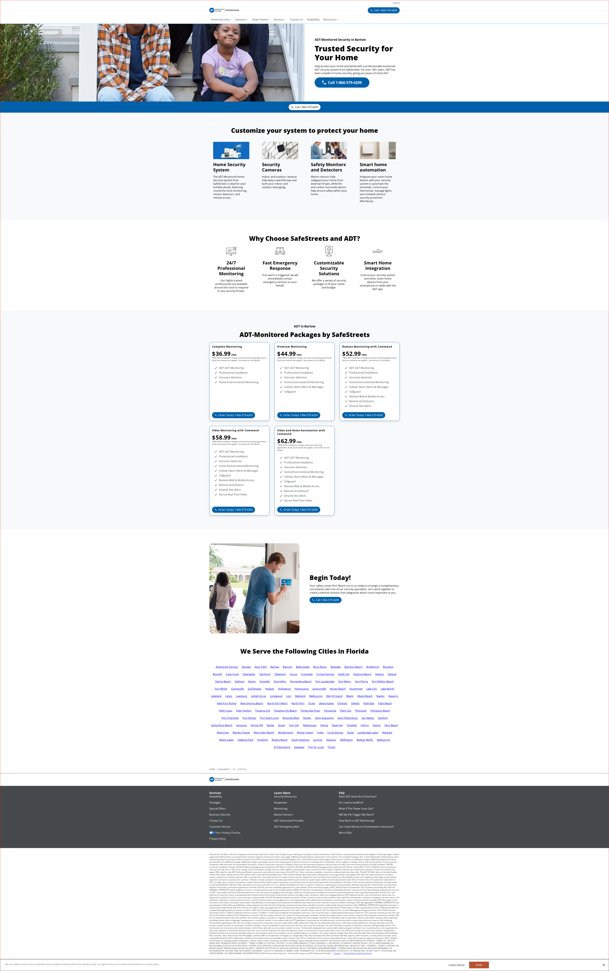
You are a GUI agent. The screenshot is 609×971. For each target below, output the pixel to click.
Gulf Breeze (254, 689)
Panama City (262, 710)
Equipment (280, 802)
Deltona (239, 681)
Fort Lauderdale (324, 681)
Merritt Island (334, 696)
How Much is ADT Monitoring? (357, 820)
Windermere (285, 732)
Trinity (331, 747)
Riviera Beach (280, 740)
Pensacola (330, 710)
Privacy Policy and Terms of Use (358, 953)
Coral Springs (335, 732)
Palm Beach (385, 703)
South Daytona (300, 740)
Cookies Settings (457, 964)
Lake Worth (387, 689)
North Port (297, 703)
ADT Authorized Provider (289, 820)
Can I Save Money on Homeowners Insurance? (366, 826)
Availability (215, 796)
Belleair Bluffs (365, 740)
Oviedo (355, 703)
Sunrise (317, 740)
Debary (379, 674)
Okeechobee (326, 703)
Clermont (265, 674)
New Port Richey (226, 703)
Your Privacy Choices (227, 832)
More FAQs (345, 832)
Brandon (388, 667)
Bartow (274, 667)
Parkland (262, 740)
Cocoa (293, 674)
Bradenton (372, 667)
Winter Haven (305, 732)
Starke (270, 725)
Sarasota (241, 725)
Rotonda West (290, 718)
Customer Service (219, 826)
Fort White (221, 689)
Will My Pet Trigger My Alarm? (356, 814)
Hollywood (284, 689)
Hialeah (269, 689)
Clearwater (248, 674)
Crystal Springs (325, 674)
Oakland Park (245, 740)
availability (224, 769)
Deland (392, 674)
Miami (350, 696)
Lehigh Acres (258, 696)
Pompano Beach (380, 710)
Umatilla (352, 725)
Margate (387, 732)
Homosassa (302, 689)
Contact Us (216, 820)
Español (396, 2)
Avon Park (261, 667)
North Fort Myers (277, 703)
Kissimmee (356, 689)
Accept (479, 964)
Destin (252, 681)
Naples (380, 696)
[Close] (603, 964)
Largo (228, 696)
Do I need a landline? (351, 802)
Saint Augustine (324, 718)
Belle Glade (302, 667)
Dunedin (265, 681)
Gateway (299, 747)
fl (234, 769)
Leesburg (241, 696)
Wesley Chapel (241, 732)
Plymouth (361, 710)
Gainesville (237, 689)
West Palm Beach (264, 732)
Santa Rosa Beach (221, 725)
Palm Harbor (244, 710)
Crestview (307, 674)
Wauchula (223, 732)
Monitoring (280, 808)
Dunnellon (280, 681)
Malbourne (383, 740)
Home (212, 769)
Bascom (287, 667)
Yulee (320, 732)
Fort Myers (344, 681)
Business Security (219, 814)
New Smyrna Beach (251, 703)
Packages (214, 802)
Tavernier (337, 725)
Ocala (311, 703)
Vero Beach (391, 725)
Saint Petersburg (347, 718)
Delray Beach (223, 681)
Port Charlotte (230, 718)
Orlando (342, 703)
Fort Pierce (361, 681)
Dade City (344, 674)
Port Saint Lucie (269, 718)
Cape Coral (232, 674)
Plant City (345, 710)
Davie (350, 732)
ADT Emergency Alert (286, 826)
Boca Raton (320, 667)
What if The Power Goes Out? (356, 808)
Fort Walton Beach (383, 681)
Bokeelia (336, 667)
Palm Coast (225, 710)
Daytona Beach (362, 674)
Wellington (346, 740)
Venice (377, 725)
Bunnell (217, 674)
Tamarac (331, 740)
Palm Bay (368, 703)
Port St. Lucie (316, 747)
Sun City (294, 725)
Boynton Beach (353, 667)
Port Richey (249, 718)
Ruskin (307, 718)
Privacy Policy (217, 838)
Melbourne (315, 696)
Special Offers (217, 808)
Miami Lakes (226, 740)
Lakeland (216, 696)
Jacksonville (319, 689)
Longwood (276, 696)
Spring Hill (257, 725)
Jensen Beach (338, 689)
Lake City (371, 689)
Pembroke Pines (310, 710)
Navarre (393, 696)
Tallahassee (309, 725)
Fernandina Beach (301, 681)
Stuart (281, 725)
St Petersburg (282, 747)
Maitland (300, 696)
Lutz (288, 696)
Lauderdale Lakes (368, 732)
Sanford (382, 718)
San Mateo (367, 718)
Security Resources (285, 796)
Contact (337, 953)
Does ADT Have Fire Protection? (358, 796)
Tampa (324, 725)
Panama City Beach (285, 710)
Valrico (365, 725)
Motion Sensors (283, 814)
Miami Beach (365, 696)
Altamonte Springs (227, 667)
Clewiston (280, 674)
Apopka (246, 667)
